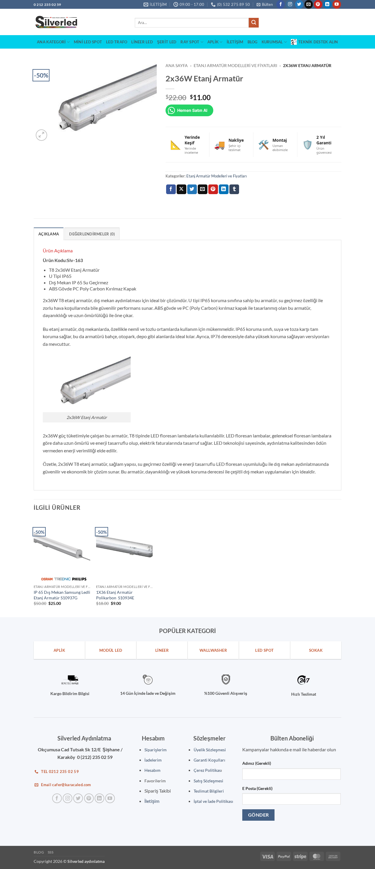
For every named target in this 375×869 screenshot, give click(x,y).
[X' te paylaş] (181, 189)
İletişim (235, 42)
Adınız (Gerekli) (256, 763)
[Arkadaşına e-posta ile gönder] (202, 189)
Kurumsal (272, 42)
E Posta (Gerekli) (257, 788)
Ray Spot (189, 42)
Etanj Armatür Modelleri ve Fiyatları (235, 65)
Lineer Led (142, 42)
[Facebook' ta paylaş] (171, 189)
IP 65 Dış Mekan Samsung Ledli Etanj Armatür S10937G (62, 595)
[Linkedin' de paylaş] (224, 189)
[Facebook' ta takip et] (280, 4)
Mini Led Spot (88, 42)
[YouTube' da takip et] (337, 4)
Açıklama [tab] (48, 234)
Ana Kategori (51, 42)
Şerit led (166, 42)
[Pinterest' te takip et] (318, 4)
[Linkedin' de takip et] (327, 4)
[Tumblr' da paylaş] (234, 189)
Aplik (213, 42)
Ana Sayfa (177, 65)
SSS (51, 852)
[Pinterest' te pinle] (213, 189)
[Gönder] (254, 23)
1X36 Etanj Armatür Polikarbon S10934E (115, 595)
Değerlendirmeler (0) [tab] (92, 234)
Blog (253, 42)
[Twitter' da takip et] (299, 4)
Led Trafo (116, 42)
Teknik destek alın (318, 42)
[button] (265, 4)
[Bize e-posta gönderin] (308, 4)
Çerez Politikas (207, 770)
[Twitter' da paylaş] (192, 189)
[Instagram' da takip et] (290, 4)
